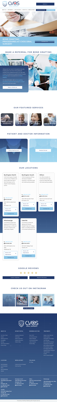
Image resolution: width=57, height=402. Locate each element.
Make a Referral (12, 87)
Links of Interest (32, 341)
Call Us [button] (45, 4)
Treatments (10, 9)
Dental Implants (47, 336)
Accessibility (3, 340)
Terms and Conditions (5, 343)
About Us (4, 9)
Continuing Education (33, 340)
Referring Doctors (14, 150)
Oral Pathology (46, 340)
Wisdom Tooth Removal (48, 335)
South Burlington (4, 366)
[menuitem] (4, 10)
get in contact (21, 81)
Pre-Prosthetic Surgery (48, 346)
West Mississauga (4, 369)
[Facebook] (29, 362)
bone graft (5, 75)
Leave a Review (15, 277)
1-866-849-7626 (9, 197)
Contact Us (24, 9)
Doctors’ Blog (32, 343)
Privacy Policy (3, 345)
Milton (2, 367)
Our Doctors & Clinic (33, 336)
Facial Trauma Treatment (48, 343)
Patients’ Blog (18, 341)
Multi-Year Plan (18, 366)
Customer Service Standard (20, 364)
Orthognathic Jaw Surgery (49, 338)
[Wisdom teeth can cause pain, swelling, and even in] (35, 300)
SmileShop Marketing (26, 400)
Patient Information (19, 338)
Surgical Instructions (19, 340)
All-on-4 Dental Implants (48, 355)
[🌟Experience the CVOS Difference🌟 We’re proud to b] (48, 300)
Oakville (2, 371)
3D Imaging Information (48, 348)
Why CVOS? (31, 335)
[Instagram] (31, 362)
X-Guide (45, 353)
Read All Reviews (42, 277)
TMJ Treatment (47, 352)
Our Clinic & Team (4, 335)
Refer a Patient (31, 9)
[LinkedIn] (32, 362)
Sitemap (2, 341)
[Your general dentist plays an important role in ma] (9, 300)
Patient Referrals (32, 338)
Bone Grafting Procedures (49, 341)
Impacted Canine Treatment (49, 350)
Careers (2, 336)
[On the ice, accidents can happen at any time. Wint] (22, 300)
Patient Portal (43, 150)
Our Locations (17, 9)
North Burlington (4, 364)
